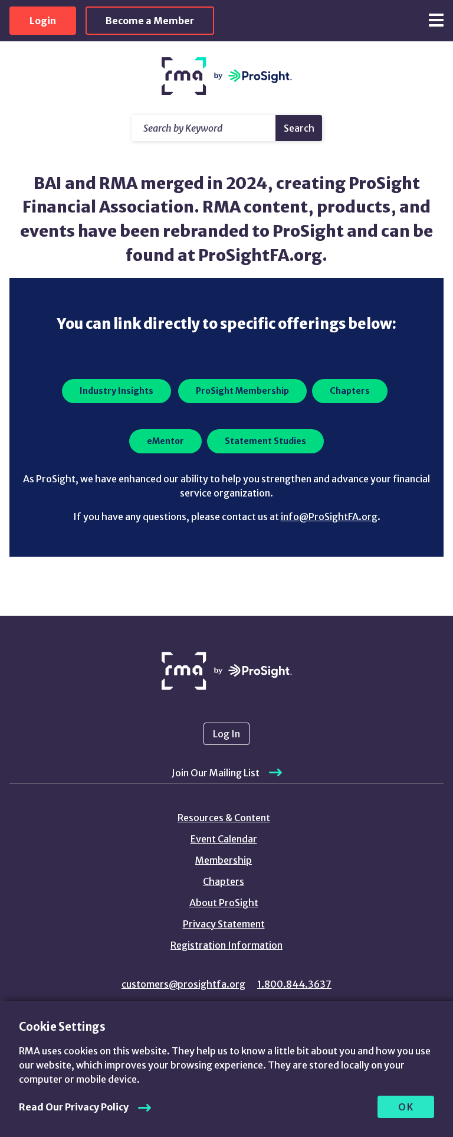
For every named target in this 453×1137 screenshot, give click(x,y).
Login (42, 21)
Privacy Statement (224, 924)
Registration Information (226, 945)
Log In (226, 734)
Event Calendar (224, 839)
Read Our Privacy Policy (74, 1107)
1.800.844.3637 (294, 984)
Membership (223, 860)
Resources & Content (224, 818)
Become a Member (150, 21)
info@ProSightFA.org (329, 516)
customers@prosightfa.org (183, 984)
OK (406, 1107)
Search (299, 128)
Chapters (223, 881)
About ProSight (223, 903)
